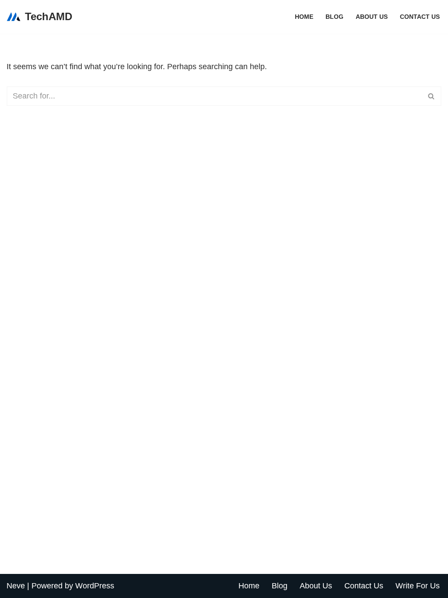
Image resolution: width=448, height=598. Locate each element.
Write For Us (418, 585)
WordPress (94, 585)
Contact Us (420, 16)
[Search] (431, 96)
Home (304, 16)
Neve (16, 585)
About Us (372, 16)
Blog (334, 16)
